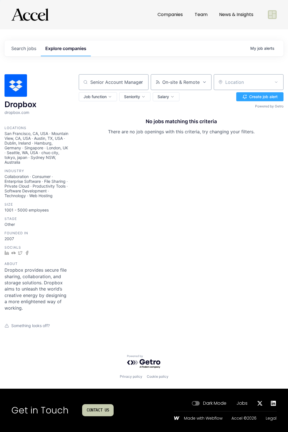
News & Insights (236, 14)
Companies (170, 14)
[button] (98, 96)
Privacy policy (131, 376)
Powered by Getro (269, 106)
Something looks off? (30, 325)
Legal (271, 418)
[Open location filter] (276, 82)
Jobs (242, 403)
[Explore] (272, 14)
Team (201, 14)
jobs (23, 48)
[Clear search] (141, 82)
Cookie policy (157, 376)
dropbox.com (16, 112)
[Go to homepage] (29, 14)
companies (65, 48)
